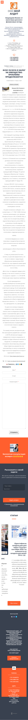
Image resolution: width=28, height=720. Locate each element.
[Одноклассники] (20, 364)
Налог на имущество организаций (16, 361)
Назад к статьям (14, 84)
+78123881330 (14, 59)
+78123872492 (14, 60)
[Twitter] (18, 364)
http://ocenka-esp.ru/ (14, 650)
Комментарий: (14, 381)
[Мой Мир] (21, 364)
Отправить (14, 432)
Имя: (14, 370)
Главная (6, 66)
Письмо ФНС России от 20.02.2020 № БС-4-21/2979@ (18, 90)
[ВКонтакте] (16, 364)
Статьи (11, 66)
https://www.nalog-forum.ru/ (17, 356)
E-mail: (14, 376)
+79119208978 (14, 57)
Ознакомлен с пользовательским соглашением (14, 504)
